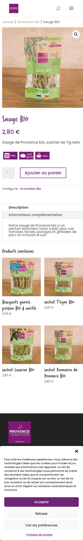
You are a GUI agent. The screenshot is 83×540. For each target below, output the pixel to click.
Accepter (41, 502)
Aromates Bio (28, 22)
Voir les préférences (41, 525)
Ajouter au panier (43, 173)
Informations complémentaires (35, 215)
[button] (76, 451)
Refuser (41, 513)
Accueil (8, 22)
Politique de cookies (39, 534)
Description (18, 207)
